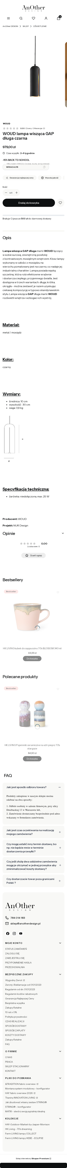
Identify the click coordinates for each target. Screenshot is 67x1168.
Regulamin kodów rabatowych (21, 993)
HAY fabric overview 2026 (19, 1093)
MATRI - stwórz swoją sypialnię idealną (25, 1111)
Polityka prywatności (16, 1016)
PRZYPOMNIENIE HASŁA (18, 962)
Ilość (5, 186)
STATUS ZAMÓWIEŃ (16, 948)
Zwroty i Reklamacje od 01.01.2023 (23, 984)
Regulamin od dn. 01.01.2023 (20, 989)
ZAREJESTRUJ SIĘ (15, 958)
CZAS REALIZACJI (14, 1021)
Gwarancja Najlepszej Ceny (19, 998)
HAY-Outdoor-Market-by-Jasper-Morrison (27, 1124)
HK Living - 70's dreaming (18, 1129)
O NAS (8, 1057)
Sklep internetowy (32, 1158)
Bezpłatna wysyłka (15, 1003)
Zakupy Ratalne (13, 1007)
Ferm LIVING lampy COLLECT (20, 1133)
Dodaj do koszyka (28, 202)
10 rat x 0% (11, 1012)
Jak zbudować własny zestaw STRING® (26, 1102)
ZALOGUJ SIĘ (12, 953)
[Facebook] (7, 933)
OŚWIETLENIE (40, 26)
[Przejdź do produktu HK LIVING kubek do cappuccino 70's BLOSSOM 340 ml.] (32, 616)
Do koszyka (32, 658)
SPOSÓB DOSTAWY (16, 1025)
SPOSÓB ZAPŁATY (15, 1030)
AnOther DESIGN (10, 26)
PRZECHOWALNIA (15, 967)
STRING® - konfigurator (18, 1106)
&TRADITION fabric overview (20, 1084)
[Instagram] (14, 933)
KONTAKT (10, 1070)
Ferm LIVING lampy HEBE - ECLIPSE (24, 1138)
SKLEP (26, 26)
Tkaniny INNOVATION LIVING (20, 1097)
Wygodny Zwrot (14, 980)
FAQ (7, 1044)
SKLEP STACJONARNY (17, 1066)
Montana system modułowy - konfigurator (27, 1088)
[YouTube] (20, 933)
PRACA (9, 1061)
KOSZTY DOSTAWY (15, 1035)
